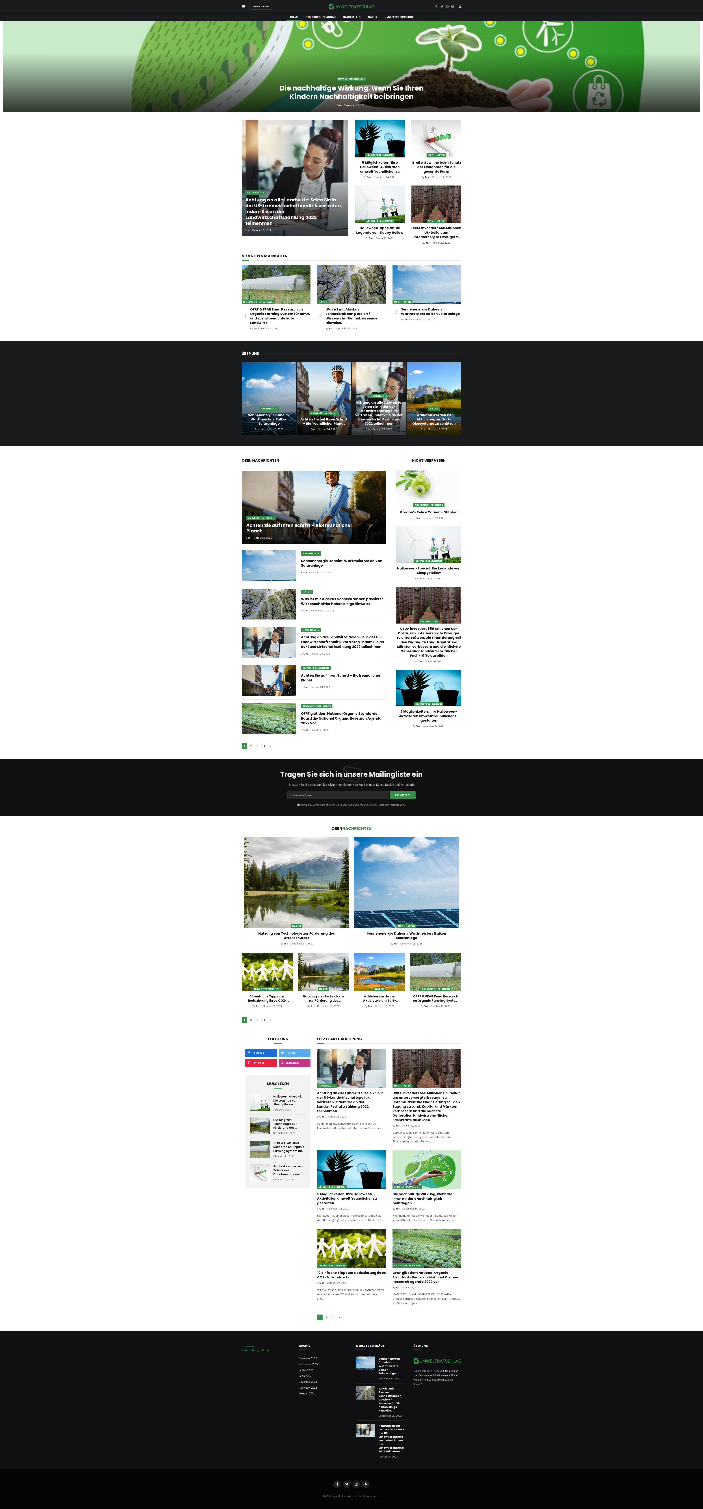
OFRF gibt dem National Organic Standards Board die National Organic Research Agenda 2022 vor (341, 718)
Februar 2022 (306, 1370)
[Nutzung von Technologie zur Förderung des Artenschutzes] (296, 882)
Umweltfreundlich (398, 17)
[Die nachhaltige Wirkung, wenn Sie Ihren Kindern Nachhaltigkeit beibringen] (351, 66)
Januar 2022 (306, 1376)
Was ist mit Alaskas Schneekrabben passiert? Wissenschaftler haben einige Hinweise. (351, 316)
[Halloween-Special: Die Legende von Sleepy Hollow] (380, 204)
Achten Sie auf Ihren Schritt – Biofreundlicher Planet (323, 421)
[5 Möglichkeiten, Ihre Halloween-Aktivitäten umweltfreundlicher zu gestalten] (380, 138)
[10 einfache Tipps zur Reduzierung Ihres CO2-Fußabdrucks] (267, 972)
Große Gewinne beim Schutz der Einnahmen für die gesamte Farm (436, 167)
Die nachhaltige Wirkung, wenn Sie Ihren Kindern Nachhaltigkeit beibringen (352, 92)
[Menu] (243, 7)
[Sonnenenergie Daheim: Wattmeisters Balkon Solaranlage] (427, 284)
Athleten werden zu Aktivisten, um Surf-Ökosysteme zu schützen (434, 419)
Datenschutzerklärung (390, 804)
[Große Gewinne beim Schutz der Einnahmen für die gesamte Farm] (436, 138)
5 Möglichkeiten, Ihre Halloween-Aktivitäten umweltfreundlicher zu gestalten (380, 167)
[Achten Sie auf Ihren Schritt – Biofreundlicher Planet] (324, 398)
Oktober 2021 (307, 1393)
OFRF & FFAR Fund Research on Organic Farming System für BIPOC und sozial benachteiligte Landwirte (280, 316)
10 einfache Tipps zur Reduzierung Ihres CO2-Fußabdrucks (267, 998)
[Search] (459, 7)
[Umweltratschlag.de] (351, 7)
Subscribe (261, 6)
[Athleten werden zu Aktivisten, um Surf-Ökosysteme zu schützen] (434, 398)
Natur (372, 17)
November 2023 (308, 1358)
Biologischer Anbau (321, 17)
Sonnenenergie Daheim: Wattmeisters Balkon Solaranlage (430, 311)
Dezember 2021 (308, 1381)
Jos (339, 105)
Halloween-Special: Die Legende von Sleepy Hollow (379, 230)
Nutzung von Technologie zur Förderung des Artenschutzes (296, 935)
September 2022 (308, 1364)
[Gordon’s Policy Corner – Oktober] (428, 488)
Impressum (249, 1346)
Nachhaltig (351, 17)
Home (294, 17)
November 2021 (308, 1387)
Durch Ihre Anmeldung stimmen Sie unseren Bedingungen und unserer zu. (353, 804)
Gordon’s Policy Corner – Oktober (429, 512)
